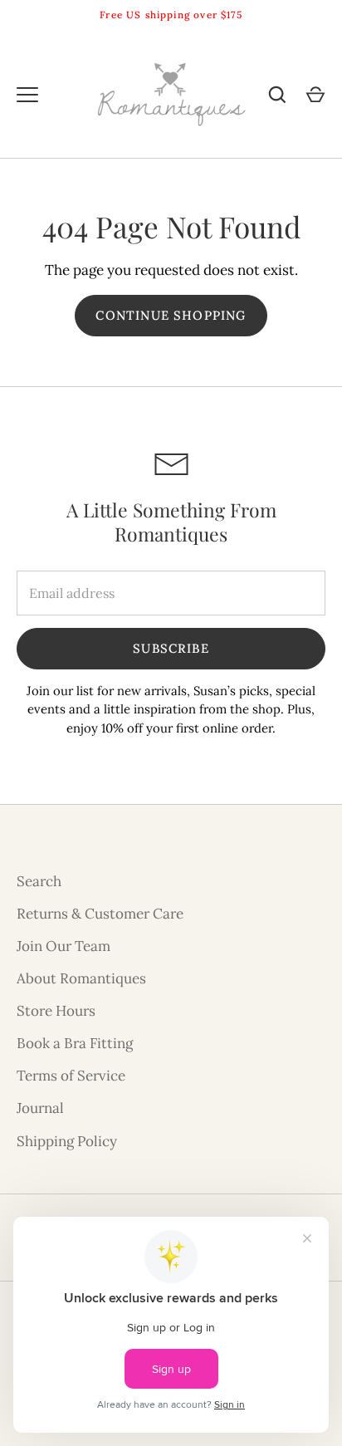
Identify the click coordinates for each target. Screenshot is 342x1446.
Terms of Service (71, 1075)
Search (39, 881)
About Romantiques (81, 978)
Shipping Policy (67, 1141)
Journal (40, 1108)
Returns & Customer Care (100, 913)
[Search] (277, 94)
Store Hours (56, 1011)
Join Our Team (63, 946)
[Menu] (27, 94)
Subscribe (171, 648)
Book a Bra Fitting (75, 1043)
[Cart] (315, 94)
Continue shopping (170, 315)
